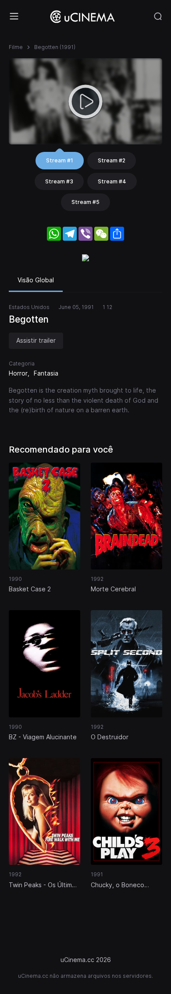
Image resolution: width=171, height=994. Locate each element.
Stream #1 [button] (59, 160)
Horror (18, 373)
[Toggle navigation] (14, 16)
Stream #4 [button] (112, 181)
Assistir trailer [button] (36, 340)
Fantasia (46, 373)
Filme (16, 47)
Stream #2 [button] (111, 160)
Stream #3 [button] (59, 181)
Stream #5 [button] (85, 202)
